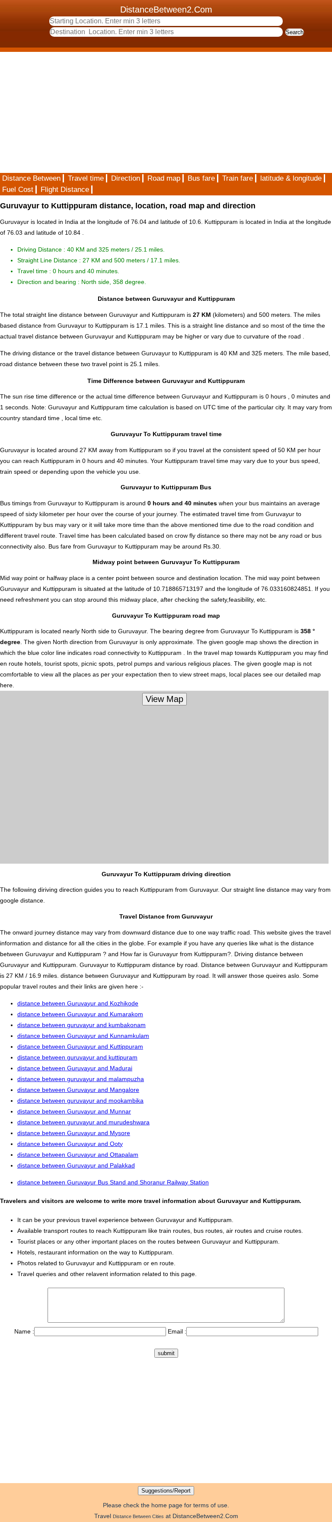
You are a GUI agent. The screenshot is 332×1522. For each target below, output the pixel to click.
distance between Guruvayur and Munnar (74, 1111)
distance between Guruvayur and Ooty (70, 1143)
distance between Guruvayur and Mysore (73, 1133)
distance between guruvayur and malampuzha (80, 1078)
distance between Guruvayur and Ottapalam (77, 1154)
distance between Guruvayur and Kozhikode (77, 1003)
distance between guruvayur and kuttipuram (77, 1057)
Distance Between (31, 178)
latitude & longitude (291, 178)
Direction (125, 178)
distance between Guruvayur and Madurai (74, 1068)
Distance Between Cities (138, 1516)
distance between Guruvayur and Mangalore (78, 1089)
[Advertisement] (166, 112)
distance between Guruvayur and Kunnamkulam (83, 1035)
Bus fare (201, 178)
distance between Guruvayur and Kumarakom (80, 1014)
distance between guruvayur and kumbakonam (81, 1024)
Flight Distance (65, 189)
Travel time (86, 178)
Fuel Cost (17, 189)
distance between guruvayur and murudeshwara (83, 1122)
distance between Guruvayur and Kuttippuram (80, 1046)
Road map (163, 178)
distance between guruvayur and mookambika (80, 1100)
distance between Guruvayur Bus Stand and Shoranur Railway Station (113, 1182)
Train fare (237, 178)
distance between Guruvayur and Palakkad (76, 1165)
